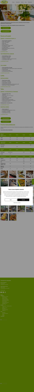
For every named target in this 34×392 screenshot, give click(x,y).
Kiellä (11, 199)
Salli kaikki (23, 199)
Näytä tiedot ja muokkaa (17, 202)
